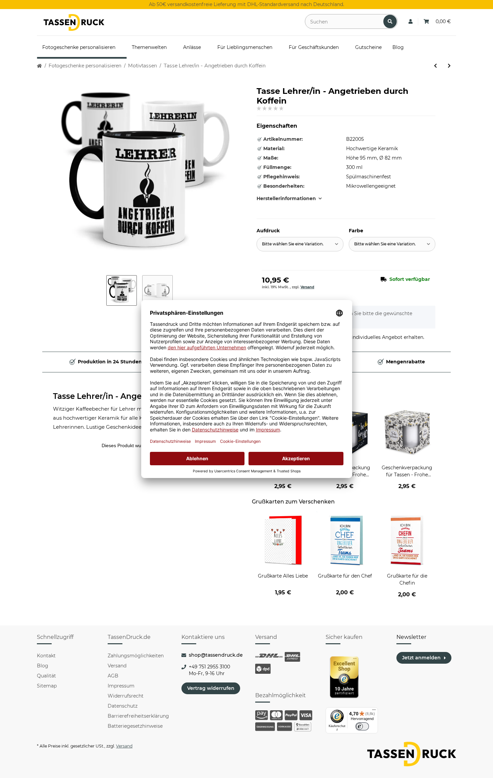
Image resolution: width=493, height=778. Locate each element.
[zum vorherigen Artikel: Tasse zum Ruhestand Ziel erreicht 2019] (435, 66)
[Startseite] (39, 66)
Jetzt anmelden (421, 658)
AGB (113, 676)
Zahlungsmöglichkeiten (136, 656)
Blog (42, 666)
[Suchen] (390, 21)
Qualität (46, 676)
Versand (307, 287)
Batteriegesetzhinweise (135, 726)
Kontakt (46, 656)
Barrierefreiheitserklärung (138, 716)
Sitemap (47, 686)
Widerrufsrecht (126, 696)
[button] (410, 21)
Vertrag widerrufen (210, 688)
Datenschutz (123, 706)
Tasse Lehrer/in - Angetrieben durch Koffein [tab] (140, 396)
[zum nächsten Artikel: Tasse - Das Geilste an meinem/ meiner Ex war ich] (449, 66)
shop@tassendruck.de (216, 655)
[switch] (362, 726)
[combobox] (300, 244)
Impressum (121, 686)
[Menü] (374, 711)
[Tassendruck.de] (74, 22)
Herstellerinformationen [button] (286, 198)
